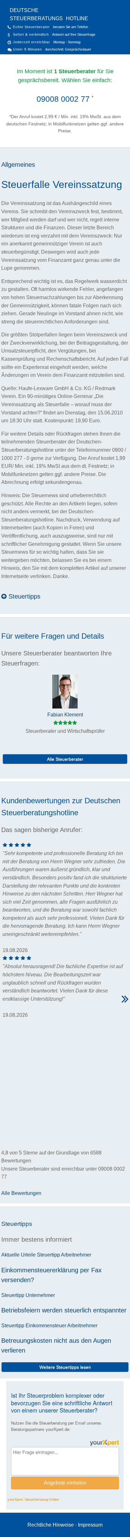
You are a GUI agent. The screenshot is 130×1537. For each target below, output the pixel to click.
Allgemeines (18, 164)
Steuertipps (23, 596)
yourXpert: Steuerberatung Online (33, 1499)
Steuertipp (48, 1254)
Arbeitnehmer (76, 1254)
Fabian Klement (65, 714)
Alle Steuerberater (65, 759)
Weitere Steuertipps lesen (65, 1367)
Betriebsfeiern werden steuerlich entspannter (64, 1310)
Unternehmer (40, 1295)
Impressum (90, 1525)
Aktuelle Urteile (18, 1254)
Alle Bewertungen (21, 1193)
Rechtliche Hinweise (50, 1525)
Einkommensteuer (46, 1325)
